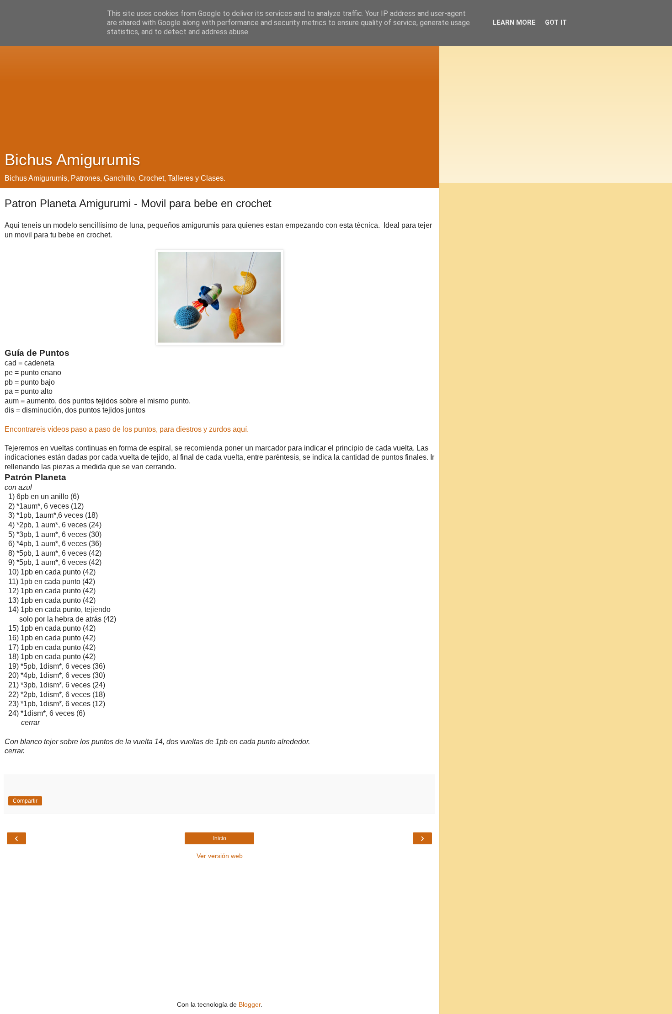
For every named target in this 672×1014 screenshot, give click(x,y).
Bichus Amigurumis (72, 159)
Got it (556, 23)
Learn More (514, 23)
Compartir (25, 801)
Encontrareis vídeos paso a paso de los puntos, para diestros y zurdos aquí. (127, 429)
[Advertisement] (219, 78)
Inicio (219, 838)
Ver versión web (220, 855)
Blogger (250, 1004)
